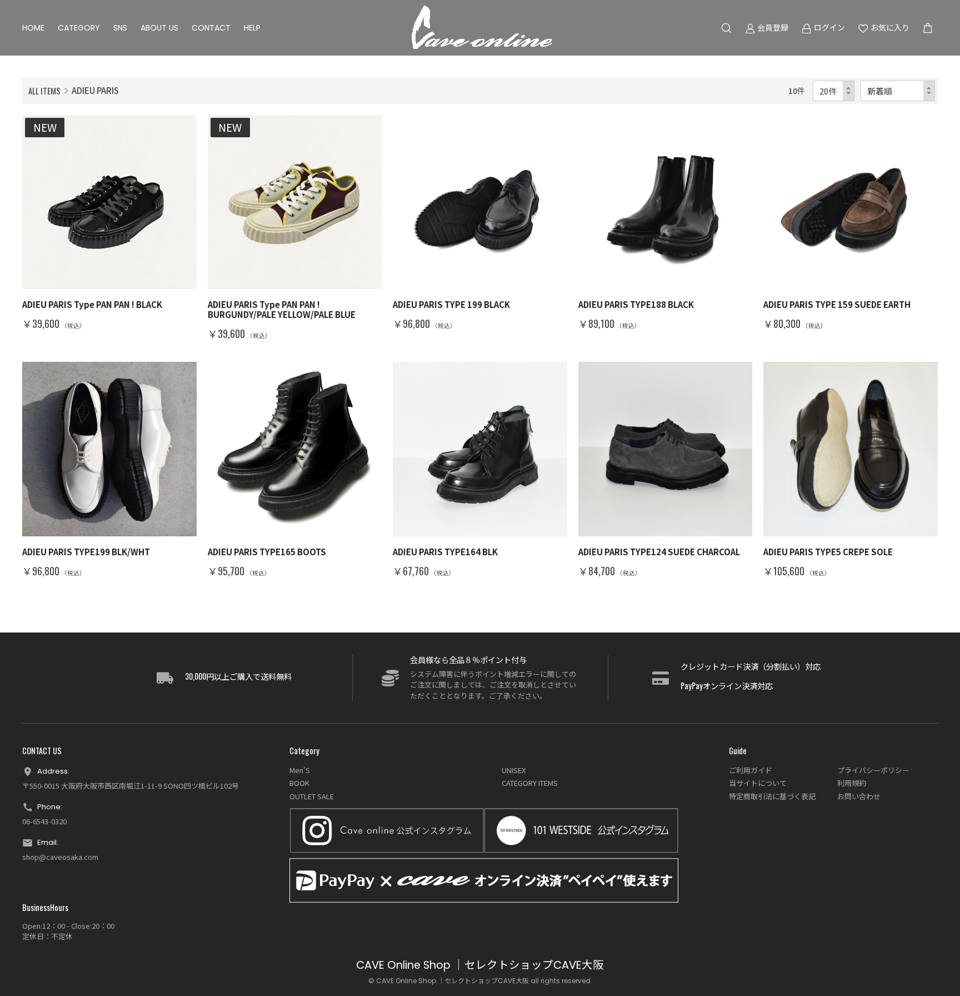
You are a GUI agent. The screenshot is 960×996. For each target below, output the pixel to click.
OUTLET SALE (311, 796)
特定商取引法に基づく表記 (772, 796)
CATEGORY (79, 27)
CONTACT (211, 27)
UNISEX (514, 770)
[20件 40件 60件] (834, 91)
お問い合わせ (859, 796)
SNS (120, 27)
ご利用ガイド (750, 770)
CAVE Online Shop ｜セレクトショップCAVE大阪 (480, 965)
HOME (33, 27)
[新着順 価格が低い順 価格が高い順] (898, 91)
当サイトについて (758, 783)
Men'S (299, 770)
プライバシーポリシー (873, 770)
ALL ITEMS (44, 90)
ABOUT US (159, 27)
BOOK (299, 783)
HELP (252, 27)
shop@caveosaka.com (60, 856)
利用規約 (851, 783)
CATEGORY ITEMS (530, 783)
